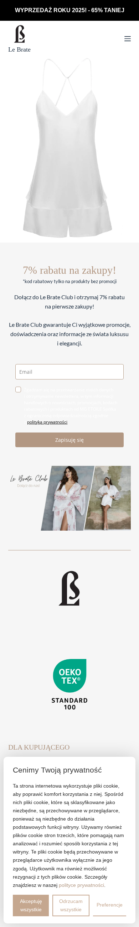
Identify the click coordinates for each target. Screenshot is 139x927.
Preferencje (110, 905)
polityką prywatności (47, 422)
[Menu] (127, 38)
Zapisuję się (69, 439)
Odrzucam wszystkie (71, 905)
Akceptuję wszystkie (31, 905)
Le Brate (19, 49)
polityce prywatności (81, 885)
